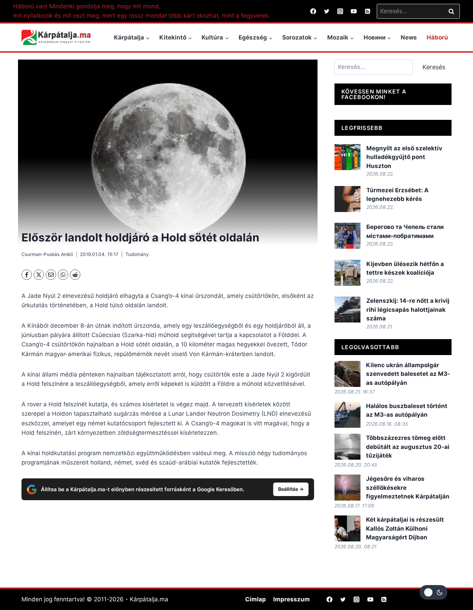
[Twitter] (327, 11)
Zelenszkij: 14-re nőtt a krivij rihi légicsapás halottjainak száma (407, 309)
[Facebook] (313, 11)
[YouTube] (354, 11)
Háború (437, 37)
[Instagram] (340, 11)
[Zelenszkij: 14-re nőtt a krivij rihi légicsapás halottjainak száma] (347, 309)
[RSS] (367, 11)
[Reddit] (75, 274)
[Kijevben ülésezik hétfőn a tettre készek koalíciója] (347, 273)
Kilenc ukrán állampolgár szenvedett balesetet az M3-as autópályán (408, 374)
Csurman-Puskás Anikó (47, 254)
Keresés (433, 67)
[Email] (51, 274)
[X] (39, 274)
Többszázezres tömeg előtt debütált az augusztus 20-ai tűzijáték (407, 446)
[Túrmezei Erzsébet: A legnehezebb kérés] (347, 199)
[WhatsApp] (63, 274)
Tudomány (137, 254)
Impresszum (291, 599)
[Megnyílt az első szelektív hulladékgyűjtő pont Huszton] (347, 157)
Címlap (255, 599)
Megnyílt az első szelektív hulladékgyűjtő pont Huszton (404, 157)
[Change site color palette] (433, 592)
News (409, 37)
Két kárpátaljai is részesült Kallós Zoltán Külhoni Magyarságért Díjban (405, 528)
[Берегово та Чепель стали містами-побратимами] (347, 236)
